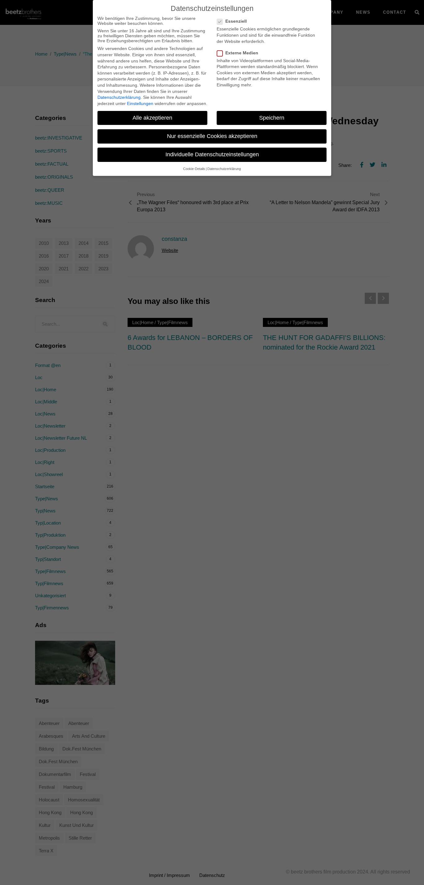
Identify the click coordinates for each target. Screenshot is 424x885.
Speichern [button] (271, 118)
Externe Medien (241, 52)
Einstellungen (140, 103)
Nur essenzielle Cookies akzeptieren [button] (212, 136)
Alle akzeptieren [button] (152, 118)
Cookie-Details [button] (194, 169)
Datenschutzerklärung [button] (224, 169)
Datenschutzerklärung (119, 97)
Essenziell (236, 21)
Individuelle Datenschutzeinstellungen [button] (212, 154)
